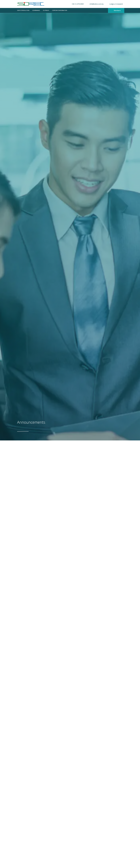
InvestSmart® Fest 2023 (35, 809)
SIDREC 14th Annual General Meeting (44, 590)
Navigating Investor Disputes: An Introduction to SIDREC (57, 741)
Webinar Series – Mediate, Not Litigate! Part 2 (50, 510)
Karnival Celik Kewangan (35, 832)
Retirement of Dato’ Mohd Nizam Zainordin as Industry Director (62, 787)
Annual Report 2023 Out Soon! (39, 665)
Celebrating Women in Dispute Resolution (47, 764)
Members (117, 10)
